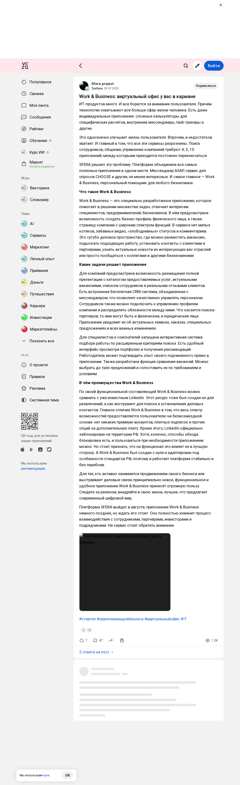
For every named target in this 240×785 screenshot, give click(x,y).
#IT (184, 619)
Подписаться (206, 86)
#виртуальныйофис (162, 619)
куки (46, 775)
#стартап (87, 619)
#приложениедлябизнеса (120, 619)
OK (67, 775)
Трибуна (97, 88)
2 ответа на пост (94, 652)
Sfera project (102, 84)
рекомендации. (33, 468)
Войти (214, 65)
